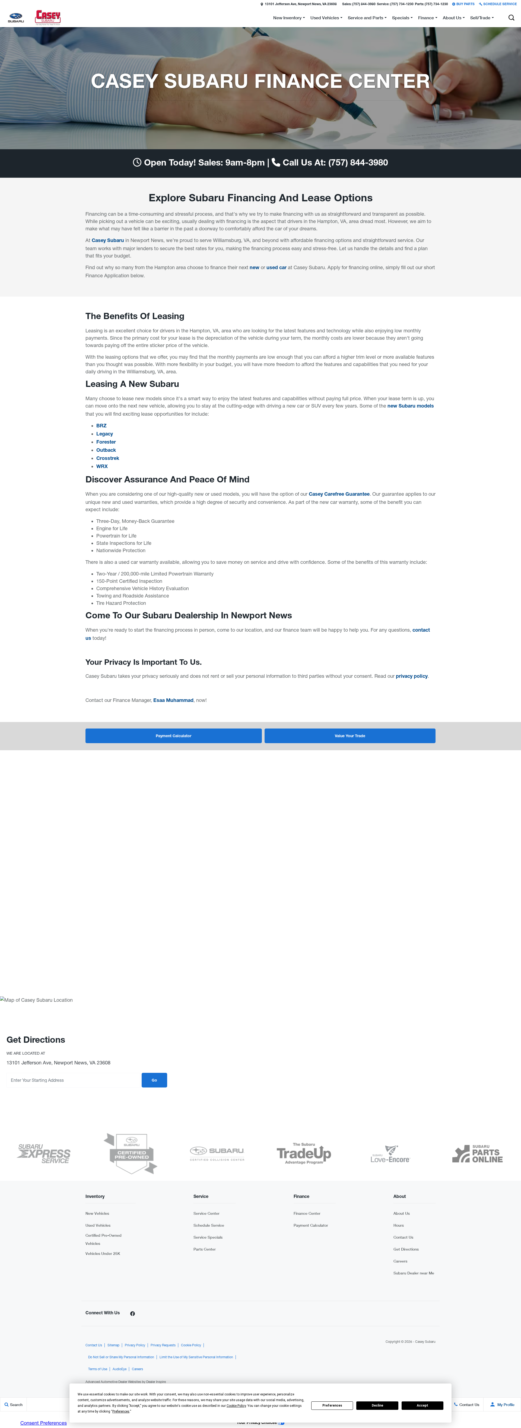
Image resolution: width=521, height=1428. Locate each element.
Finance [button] (426, 18)
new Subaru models (410, 406)
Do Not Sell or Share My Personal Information (121, 1357)
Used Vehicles (97, 1225)
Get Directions (406, 1249)
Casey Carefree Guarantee (339, 494)
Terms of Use (97, 1369)
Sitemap (113, 1345)
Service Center (206, 1213)
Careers (400, 1261)
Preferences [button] (120, 1411)
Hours (398, 1225)
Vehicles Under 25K (102, 1253)
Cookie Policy (191, 1345)
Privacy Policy (135, 1345)
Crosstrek (107, 458)
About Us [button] (452, 18)
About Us (401, 1213)
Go (154, 1081)
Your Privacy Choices (257, 1423)
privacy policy (412, 676)
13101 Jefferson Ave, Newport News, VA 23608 (301, 4)
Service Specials (208, 1237)
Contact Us (403, 1237)
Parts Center (204, 1249)
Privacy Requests (163, 1345)
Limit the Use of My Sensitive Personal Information (196, 1357)
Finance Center (307, 1213)
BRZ (101, 426)
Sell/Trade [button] (480, 18)
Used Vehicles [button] (324, 18)
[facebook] (132, 1313)
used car (276, 268)
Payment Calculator (311, 1225)
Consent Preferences (43, 1423)
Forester (106, 442)
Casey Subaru (108, 240)
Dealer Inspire (156, 1382)
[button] (4, 4)
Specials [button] (400, 18)
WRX (102, 467)
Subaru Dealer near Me (413, 1273)
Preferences (332, 1405)
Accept (422, 1405)
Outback (106, 450)
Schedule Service (208, 1225)
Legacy (104, 434)
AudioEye (119, 1369)
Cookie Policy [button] (236, 1406)
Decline (377, 1405)
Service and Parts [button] (365, 18)
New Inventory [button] (287, 18)
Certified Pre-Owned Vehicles (103, 1239)
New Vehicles (97, 1213)
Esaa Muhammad (173, 700)
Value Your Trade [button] (350, 736)
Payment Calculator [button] (173, 736)
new (254, 268)
